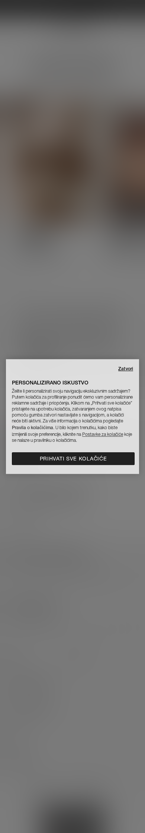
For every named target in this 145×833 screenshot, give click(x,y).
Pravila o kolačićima (32, 427)
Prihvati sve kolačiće (73, 458)
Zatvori (125, 368)
